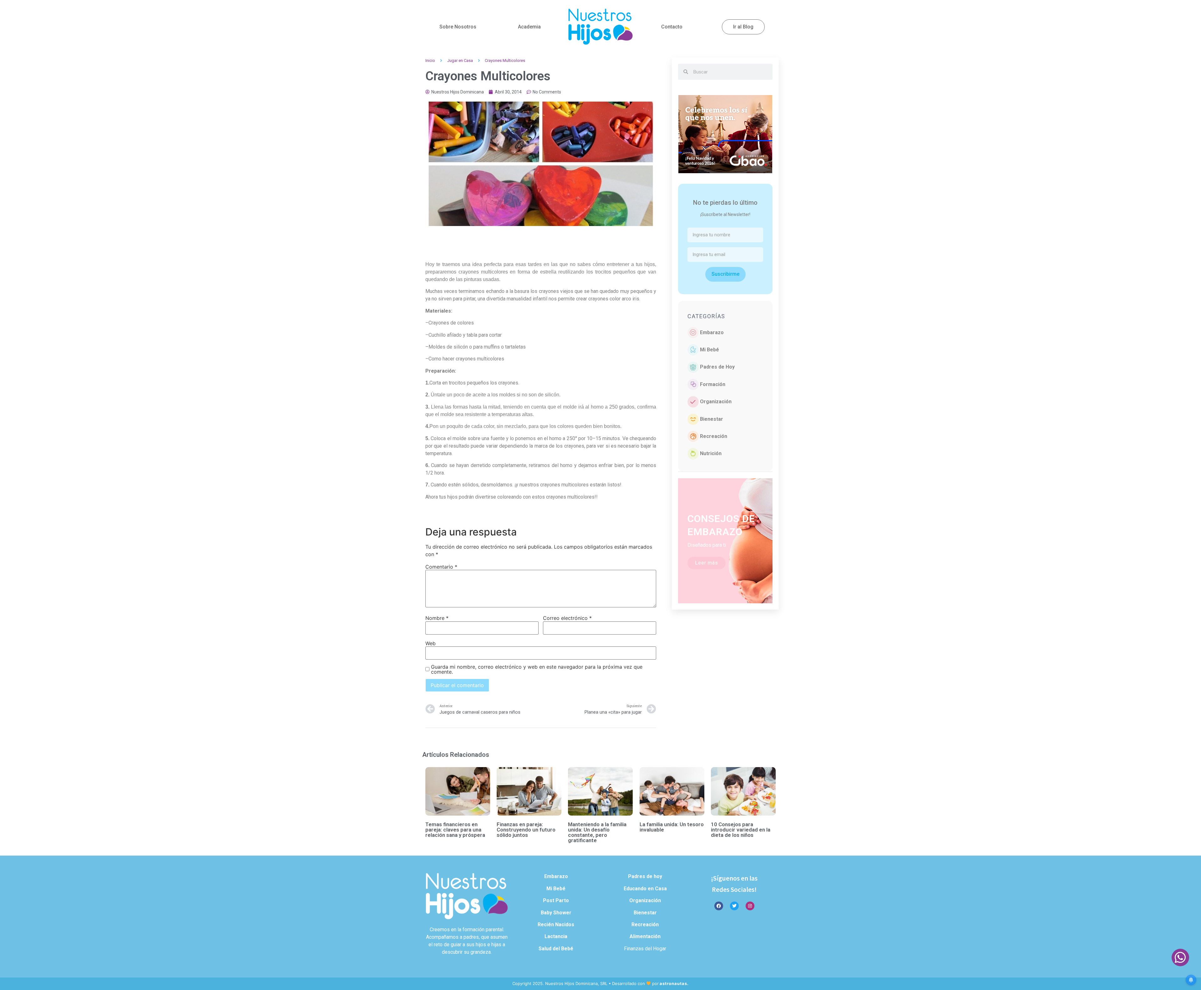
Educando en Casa (645, 889)
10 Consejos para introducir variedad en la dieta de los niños (740, 829)
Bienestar (711, 419)
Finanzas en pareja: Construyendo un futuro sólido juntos (526, 829)
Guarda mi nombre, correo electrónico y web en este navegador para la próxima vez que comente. (536, 669)
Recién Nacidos (556, 924)
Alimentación (645, 936)
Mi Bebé (709, 350)
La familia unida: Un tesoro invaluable (672, 827)
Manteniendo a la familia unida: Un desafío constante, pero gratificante (597, 832)
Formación (712, 384)
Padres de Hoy (717, 367)
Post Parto (556, 900)
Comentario (441, 566)
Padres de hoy (645, 876)
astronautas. (674, 983)
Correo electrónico (567, 618)
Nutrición (711, 453)
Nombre (436, 618)
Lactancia (556, 936)
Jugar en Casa (460, 60)
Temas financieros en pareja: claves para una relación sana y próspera (455, 829)
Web (430, 643)
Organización (716, 402)
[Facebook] (718, 906)
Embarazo (712, 332)
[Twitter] (734, 906)
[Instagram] (750, 906)
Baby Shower (556, 913)
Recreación (713, 436)
